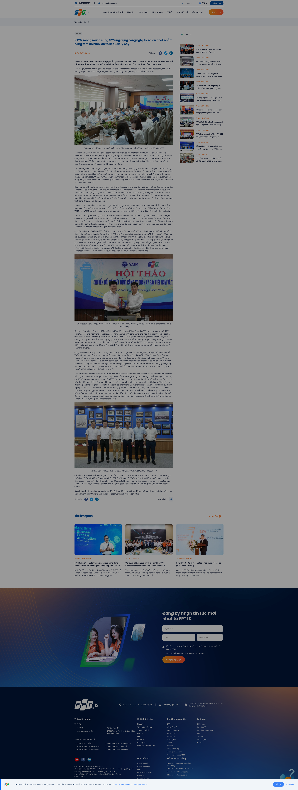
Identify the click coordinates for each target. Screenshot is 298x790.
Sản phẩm (143, 12)
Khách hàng (157, 12)
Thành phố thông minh (145, 727)
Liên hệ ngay (216, 12)
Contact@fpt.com (109, 3)
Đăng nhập (217, 3)
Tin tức (198, 45)
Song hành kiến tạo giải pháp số (88, 746)
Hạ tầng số (141, 742)
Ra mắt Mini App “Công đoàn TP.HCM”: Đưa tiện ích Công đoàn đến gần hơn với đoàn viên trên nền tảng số (209, 75)
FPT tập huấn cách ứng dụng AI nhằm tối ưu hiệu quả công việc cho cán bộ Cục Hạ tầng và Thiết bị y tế (209, 87)
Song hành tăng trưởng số (117, 746)
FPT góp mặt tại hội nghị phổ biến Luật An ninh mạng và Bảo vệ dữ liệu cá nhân (209, 99)
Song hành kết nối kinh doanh (87, 749)
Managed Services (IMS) (146, 745)
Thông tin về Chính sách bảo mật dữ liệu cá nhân (185, 653)
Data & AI (170, 742)
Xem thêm (213, 516)
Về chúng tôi (197, 12)
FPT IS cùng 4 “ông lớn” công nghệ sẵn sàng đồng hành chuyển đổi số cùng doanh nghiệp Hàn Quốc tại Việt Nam (97, 564)
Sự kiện (78, 33)
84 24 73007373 (84, 3)
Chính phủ (201, 724)
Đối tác (170, 12)
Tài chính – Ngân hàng (205, 730)
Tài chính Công (202, 727)
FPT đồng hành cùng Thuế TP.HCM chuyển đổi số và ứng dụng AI (209, 135)
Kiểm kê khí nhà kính (174, 752)
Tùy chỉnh (290, 784)
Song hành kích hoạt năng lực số (119, 743)
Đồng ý (278, 784)
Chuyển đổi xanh (143, 766)
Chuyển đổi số (142, 763)
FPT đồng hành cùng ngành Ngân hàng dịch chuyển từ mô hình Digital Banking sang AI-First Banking (209, 111)
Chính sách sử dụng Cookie (177, 775)
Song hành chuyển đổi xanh (117, 749)
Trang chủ (78, 22)
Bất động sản (202, 739)
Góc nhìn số (182, 12)
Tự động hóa (171, 739)
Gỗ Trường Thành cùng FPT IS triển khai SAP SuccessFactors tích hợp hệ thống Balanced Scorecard (145, 564)
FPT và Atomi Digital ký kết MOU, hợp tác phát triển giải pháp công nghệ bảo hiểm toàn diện (209, 63)
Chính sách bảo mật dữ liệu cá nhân (180, 769)
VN (203, 3)
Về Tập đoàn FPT (113, 728)
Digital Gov (141, 724)
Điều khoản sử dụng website (177, 772)
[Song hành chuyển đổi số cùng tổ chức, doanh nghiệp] (81, 12)
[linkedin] (89, 759)
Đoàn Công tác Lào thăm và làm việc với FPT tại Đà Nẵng (208, 50)
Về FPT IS (80, 728)
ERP (138, 736)
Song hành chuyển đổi (85, 743)
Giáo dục (200, 736)
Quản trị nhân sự (173, 730)
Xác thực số (171, 733)
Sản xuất (200, 742)
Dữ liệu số (140, 739)
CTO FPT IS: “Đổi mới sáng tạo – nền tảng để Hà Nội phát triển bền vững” (198, 564)
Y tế (198, 733)
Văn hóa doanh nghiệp (85, 731)
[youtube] (76, 759)
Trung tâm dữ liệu (143, 730)
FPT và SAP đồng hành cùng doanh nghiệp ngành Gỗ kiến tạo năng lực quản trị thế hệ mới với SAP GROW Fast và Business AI (209, 123)
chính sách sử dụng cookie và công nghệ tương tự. (129, 784)
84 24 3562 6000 (145, 704)
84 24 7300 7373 (129, 704)
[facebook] (83, 759)
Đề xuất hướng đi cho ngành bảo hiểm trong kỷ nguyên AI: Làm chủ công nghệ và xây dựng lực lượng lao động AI (209, 147)
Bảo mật (140, 733)
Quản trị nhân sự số (144, 773)
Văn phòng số (172, 727)
